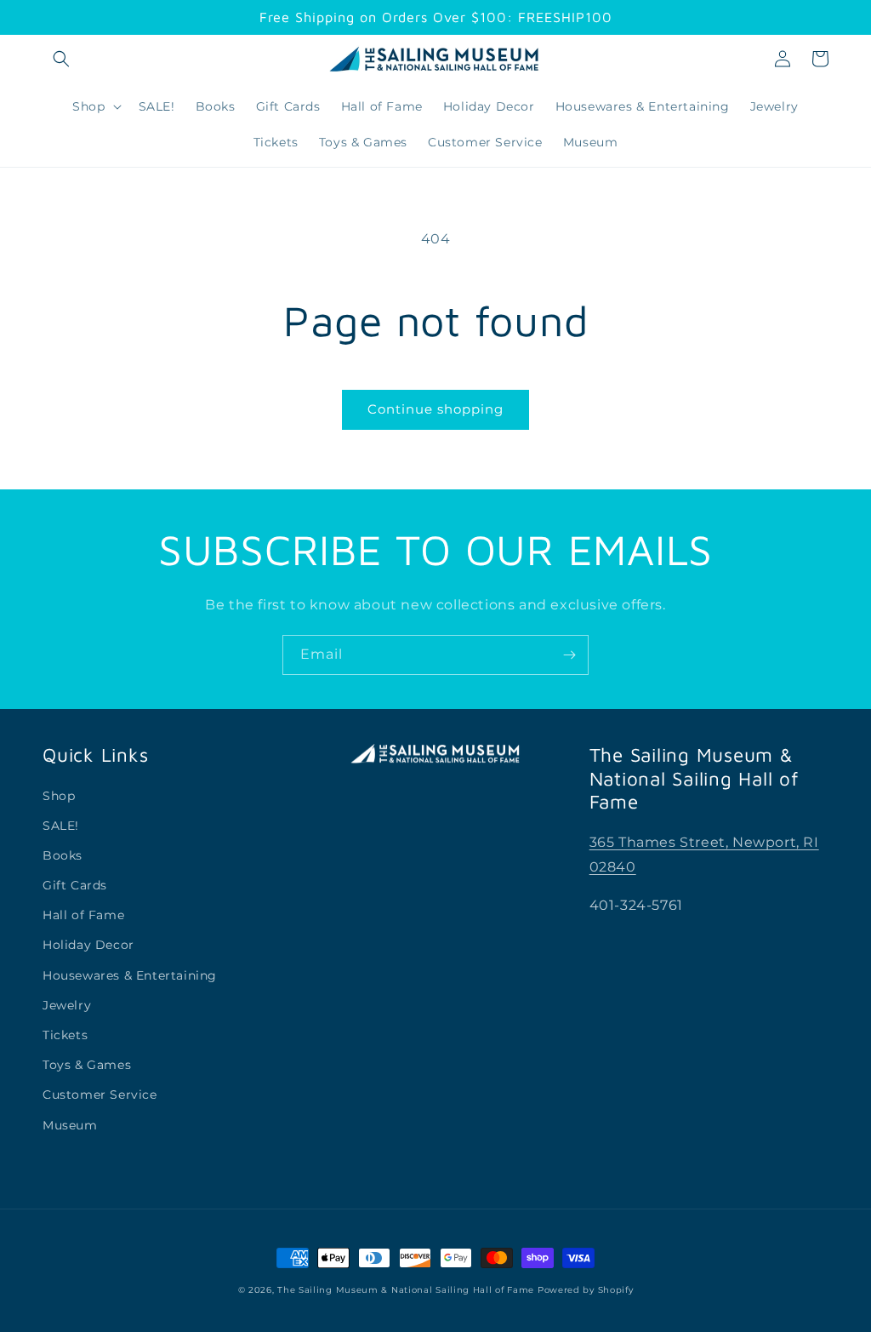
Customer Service (100, 1094)
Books (63, 855)
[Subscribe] (569, 655)
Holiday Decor (88, 944)
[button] (61, 58)
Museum (70, 1125)
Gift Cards (75, 885)
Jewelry (67, 1005)
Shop (59, 795)
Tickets (65, 1035)
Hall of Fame (83, 915)
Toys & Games (87, 1064)
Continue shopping (435, 409)
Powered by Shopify (586, 1289)
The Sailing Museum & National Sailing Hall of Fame (405, 1289)
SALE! (61, 825)
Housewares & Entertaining (130, 975)
